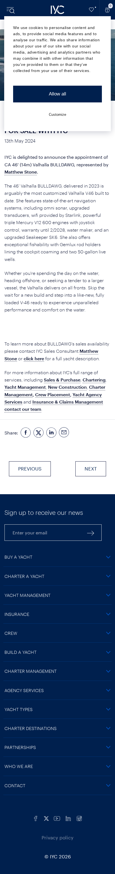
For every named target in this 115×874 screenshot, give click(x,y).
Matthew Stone (20, 171)
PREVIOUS (30, 468)
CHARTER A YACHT (24, 576)
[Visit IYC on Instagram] (79, 818)
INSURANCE (16, 614)
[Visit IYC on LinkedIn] (68, 818)
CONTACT (14, 785)
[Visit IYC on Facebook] (35, 818)
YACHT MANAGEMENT (27, 595)
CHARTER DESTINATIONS (30, 728)
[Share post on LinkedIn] (51, 432)
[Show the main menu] (11, 10)
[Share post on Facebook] (25, 432)
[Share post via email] (64, 432)
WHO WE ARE (18, 766)
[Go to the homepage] (57, 9)
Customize (57, 114)
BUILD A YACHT (20, 652)
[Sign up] (91, 533)
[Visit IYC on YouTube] (57, 818)
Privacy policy (57, 837)
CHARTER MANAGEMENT (30, 671)
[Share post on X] (38, 432)
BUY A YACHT (18, 557)
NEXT (91, 468)
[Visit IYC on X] (46, 818)
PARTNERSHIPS (20, 747)
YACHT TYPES (18, 709)
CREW (10, 633)
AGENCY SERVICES (24, 690)
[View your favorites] (91, 10)
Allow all (57, 94)
